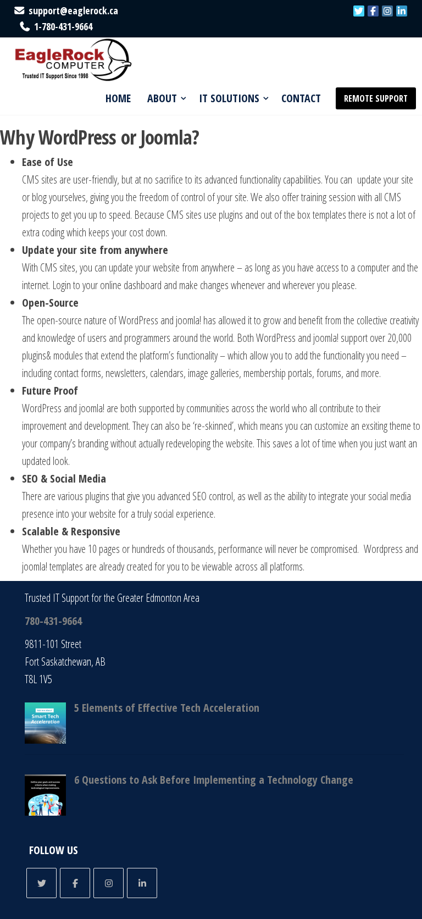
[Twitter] (358, 10)
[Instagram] (387, 10)
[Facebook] (373, 10)
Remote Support (376, 98)
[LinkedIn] (401, 10)
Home (118, 98)
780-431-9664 (53, 620)
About (162, 98)
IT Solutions (229, 98)
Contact (301, 98)
